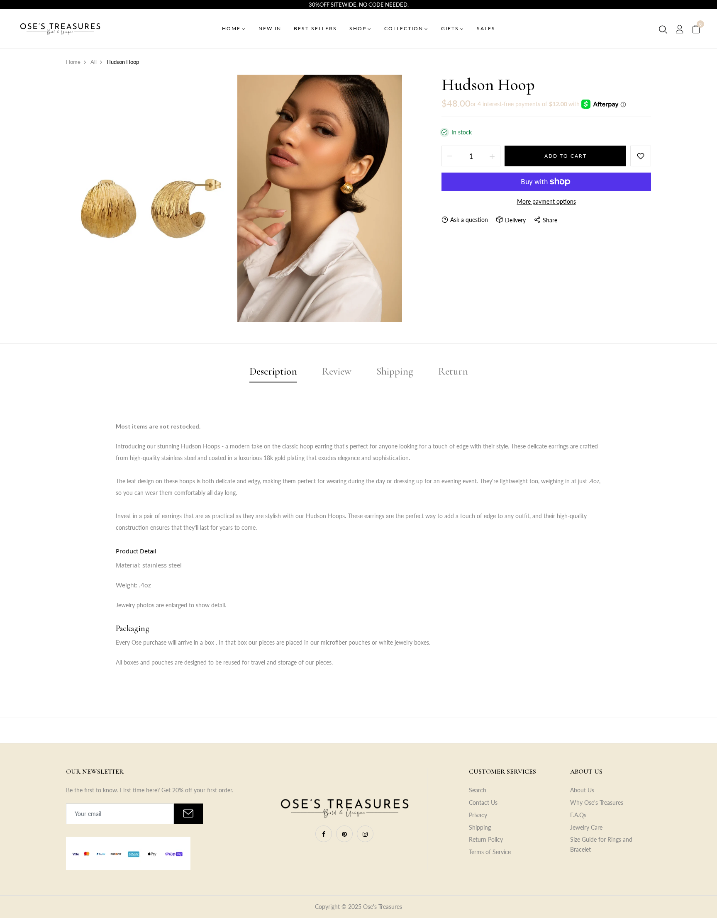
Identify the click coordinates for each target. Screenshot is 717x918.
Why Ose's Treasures (596, 802)
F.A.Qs (578, 814)
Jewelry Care (586, 827)
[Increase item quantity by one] (492, 156)
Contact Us (483, 802)
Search (477, 790)
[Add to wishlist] (640, 156)
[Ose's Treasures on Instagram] (365, 833)
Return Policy (486, 839)
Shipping (480, 827)
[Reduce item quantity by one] (450, 156)
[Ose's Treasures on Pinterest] (344, 833)
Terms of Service (490, 851)
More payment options (546, 201)
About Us (582, 790)
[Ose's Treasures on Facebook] (323, 833)
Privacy (478, 814)
